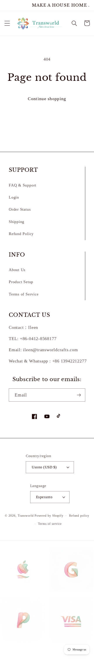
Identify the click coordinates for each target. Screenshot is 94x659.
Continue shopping (47, 98)
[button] (7, 23)
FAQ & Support (22, 185)
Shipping (16, 221)
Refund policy (79, 515)
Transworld (26, 515)
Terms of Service (23, 294)
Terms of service (50, 523)
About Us (17, 270)
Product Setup (21, 282)
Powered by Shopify (49, 515)
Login (14, 197)
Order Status (20, 209)
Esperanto (44, 497)
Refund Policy (21, 234)
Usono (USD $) (44, 467)
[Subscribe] (79, 395)
